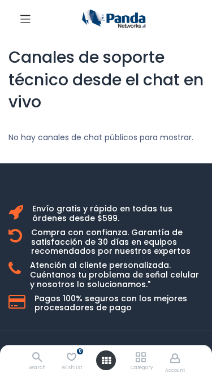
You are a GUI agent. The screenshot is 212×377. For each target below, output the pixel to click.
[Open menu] (106, 360)
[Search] (37, 357)
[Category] (140, 357)
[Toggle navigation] (25, 18)
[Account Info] (175, 358)
